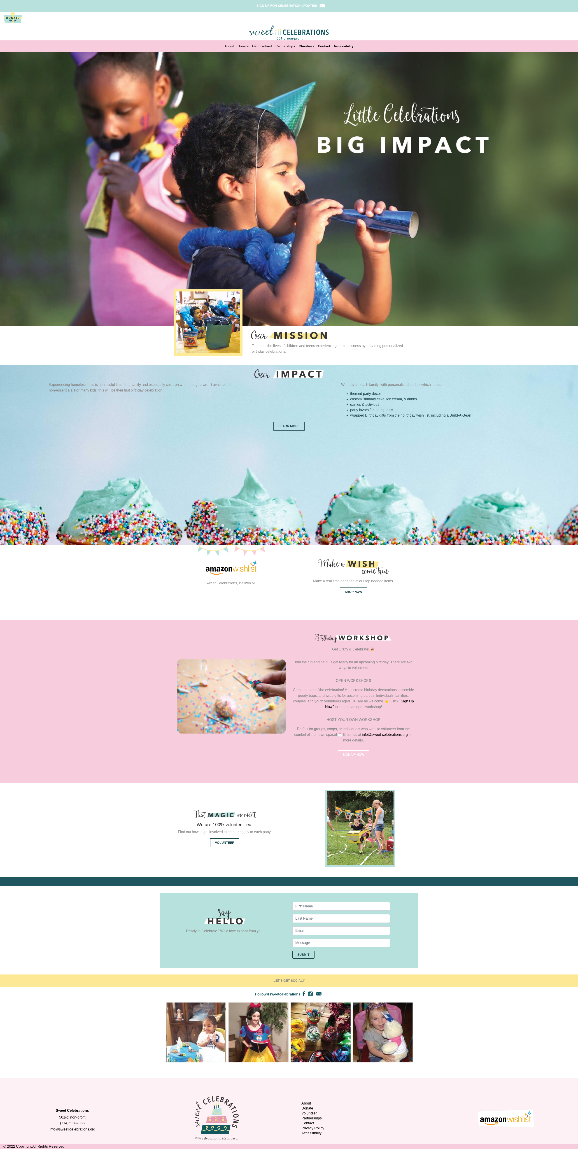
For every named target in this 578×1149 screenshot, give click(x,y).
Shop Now (353, 592)
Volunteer (224, 842)
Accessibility (344, 46)
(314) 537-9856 (72, 1123)
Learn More (289, 426)
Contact (324, 46)
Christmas (306, 46)
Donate (243, 46)
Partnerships (285, 46)
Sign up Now (353, 754)
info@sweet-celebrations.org (385, 734)
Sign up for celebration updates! (286, 5)
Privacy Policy (312, 1128)
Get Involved (262, 46)
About (229, 46)
